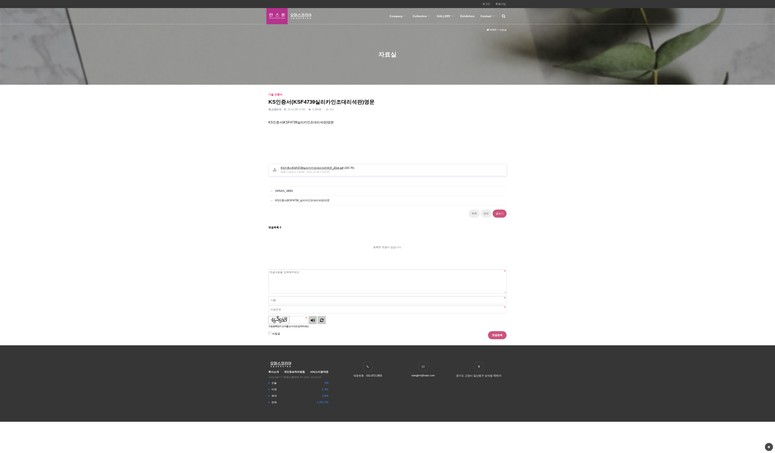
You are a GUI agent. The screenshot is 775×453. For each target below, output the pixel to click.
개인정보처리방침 (294, 372)
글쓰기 (500, 213)
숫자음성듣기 (313, 320)
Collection (420, 16)
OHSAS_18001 (284, 190)
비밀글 (275, 333)
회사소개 (273, 372)
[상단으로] (769, 447)
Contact (486, 16)
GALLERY (443, 16)
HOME (493, 29)
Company (396, 16)
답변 (486, 213)
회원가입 (500, 3)
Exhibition (467, 16)
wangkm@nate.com (423, 375)
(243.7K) (317, 167)
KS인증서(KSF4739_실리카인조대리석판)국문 (302, 200)
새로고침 (322, 320)
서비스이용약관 (319, 372)
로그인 (486, 3)
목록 (474, 213)
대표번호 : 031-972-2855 (367, 375)
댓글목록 (274, 227)
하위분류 (405, 16)
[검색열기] (504, 16)
